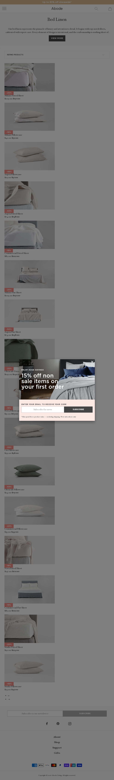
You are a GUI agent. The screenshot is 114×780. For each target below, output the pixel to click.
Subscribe (78, 409)
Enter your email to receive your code (43, 404)
